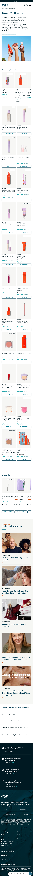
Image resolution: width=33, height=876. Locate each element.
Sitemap (3, 870)
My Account (20, 834)
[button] (24, 5)
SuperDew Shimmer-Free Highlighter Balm (8, 419)
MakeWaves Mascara (7, 91)
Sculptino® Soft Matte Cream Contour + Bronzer (9, 451)
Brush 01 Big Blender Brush (22, 128)
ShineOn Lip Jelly (6, 288)
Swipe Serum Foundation (8, 127)
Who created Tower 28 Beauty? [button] (10, 715)
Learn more (8, 762)
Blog (8, 870)
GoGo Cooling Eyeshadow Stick (9, 224)
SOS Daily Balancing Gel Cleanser (23, 289)
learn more (8, 773)
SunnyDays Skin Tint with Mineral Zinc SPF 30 (23, 224)
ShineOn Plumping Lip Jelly (23, 158)
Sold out (24, 459)
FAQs (2, 839)
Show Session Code (6, 845)
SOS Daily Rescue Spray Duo (23, 451)
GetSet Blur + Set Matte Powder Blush (23, 419)
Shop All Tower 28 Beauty (9, 34)
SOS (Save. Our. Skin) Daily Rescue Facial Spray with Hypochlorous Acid (20, 93)
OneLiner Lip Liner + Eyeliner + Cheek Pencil (23, 321)
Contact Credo (5, 837)
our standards (9, 751)
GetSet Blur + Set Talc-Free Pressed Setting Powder (24, 386)
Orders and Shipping (6, 843)
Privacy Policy (11, 825)
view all (4, 528)
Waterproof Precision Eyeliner (7, 497)
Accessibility (23, 868)
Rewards (19, 839)
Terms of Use (16, 869)
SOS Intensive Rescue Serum (7, 321)
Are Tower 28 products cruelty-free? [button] (11, 721)
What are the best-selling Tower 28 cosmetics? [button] (14, 735)
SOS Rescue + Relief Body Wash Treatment (24, 354)
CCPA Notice (8, 869)
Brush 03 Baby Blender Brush (8, 158)
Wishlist (19, 837)
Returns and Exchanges (7, 841)
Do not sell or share (15, 870)
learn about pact (10, 786)
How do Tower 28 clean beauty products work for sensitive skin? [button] (15, 727)
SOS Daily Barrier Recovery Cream (21, 257)
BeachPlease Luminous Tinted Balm (8, 354)
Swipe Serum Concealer (8, 256)
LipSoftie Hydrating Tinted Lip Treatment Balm (9, 386)
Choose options (9, 133)
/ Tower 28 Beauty (11, 8)
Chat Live (3, 835)
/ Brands (6, 8)
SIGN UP (26, 814)
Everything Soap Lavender (19, 497)
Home (3, 8)
